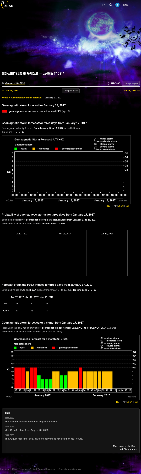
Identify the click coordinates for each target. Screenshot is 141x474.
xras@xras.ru (74, 469)
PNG (108, 206)
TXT (127, 206)
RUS (126, 4)
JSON (121, 206)
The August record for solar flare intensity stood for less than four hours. (44, 438)
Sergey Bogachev (46, 469)
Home (5, 97)
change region (131, 83)
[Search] (110, 5)
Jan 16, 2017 (11, 90)
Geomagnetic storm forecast (26, 97)
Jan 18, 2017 (129, 90)
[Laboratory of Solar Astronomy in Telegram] (117, 5)
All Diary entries (128, 449)
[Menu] (135, 5)
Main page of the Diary (125, 446)
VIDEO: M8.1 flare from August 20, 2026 (26, 430)
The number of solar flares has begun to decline (31, 421)
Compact (71, 90)
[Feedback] (103, 5)
